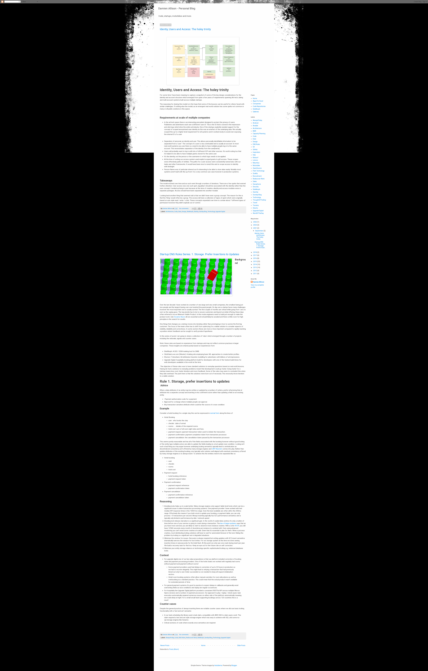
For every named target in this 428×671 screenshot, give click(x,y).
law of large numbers (228, 523)
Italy (254, 155)
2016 (255, 258)
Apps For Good (258, 101)
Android (255, 123)
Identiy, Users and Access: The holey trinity (185, 29)
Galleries (256, 112)
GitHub (255, 149)
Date (179, 211)
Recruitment (257, 176)
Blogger (234, 665)
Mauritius (256, 163)
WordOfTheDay (258, 213)
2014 (255, 264)
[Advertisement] (203, 234)
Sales (255, 181)
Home (203, 645)
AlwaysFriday (170, 637)
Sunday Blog (203, 211)
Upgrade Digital (220, 211)
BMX (254, 131)
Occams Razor (179, 317)
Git (254, 147)
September (259, 231)
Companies (257, 104)
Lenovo (255, 160)
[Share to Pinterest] (201, 209)
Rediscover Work (191, 637)
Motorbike (256, 165)
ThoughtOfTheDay (259, 200)
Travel (255, 203)
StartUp (196, 211)
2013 (255, 267)
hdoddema (218, 665)
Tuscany (256, 205)
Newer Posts (164, 645)
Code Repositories (259, 106)
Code (176, 211)
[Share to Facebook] (199, 209)
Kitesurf (255, 157)
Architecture (170, 211)
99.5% (237, 526)
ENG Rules (182, 637)
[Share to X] (197, 209)
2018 (255, 252)
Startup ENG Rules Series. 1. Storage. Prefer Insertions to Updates (199, 254)
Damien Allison (258, 282)
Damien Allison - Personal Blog (176, 8)
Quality (255, 173)
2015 (255, 261)
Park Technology (258, 171)
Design (184, 211)
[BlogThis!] (195, 209)
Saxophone (257, 184)
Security (256, 187)
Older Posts (241, 645)
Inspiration (256, 152)
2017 (255, 255)
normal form (214, 413)
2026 (255, 222)
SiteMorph (190, 211)
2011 (255, 273)
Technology (211, 211)
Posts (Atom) (174, 649)
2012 (255, 270)
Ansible (255, 126)
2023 (255, 225)
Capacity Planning (259, 133)
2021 (255, 228)
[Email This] (193, 209)
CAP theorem (217, 449)
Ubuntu (255, 208)
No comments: (184, 208)
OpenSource (257, 168)
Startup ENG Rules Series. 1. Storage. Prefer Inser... (260, 244)
